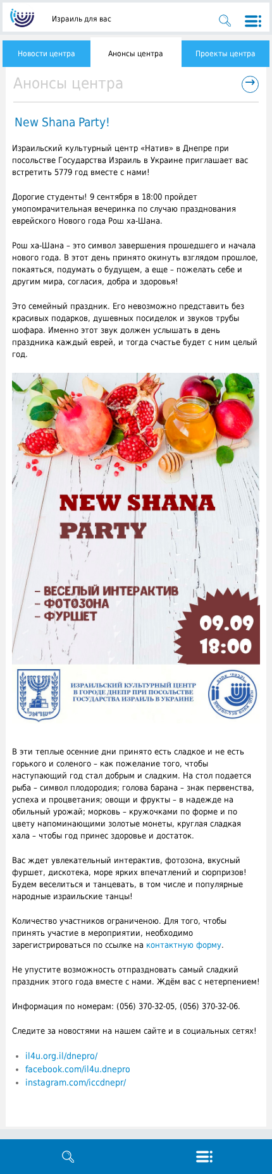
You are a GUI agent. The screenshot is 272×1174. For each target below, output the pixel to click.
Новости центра (46, 53)
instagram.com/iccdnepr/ (75, 1082)
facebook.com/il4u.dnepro (77, 1069)
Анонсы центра (135, 53)
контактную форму (183, 945)
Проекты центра (225, 53)
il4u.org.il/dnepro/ (61, 1056)
